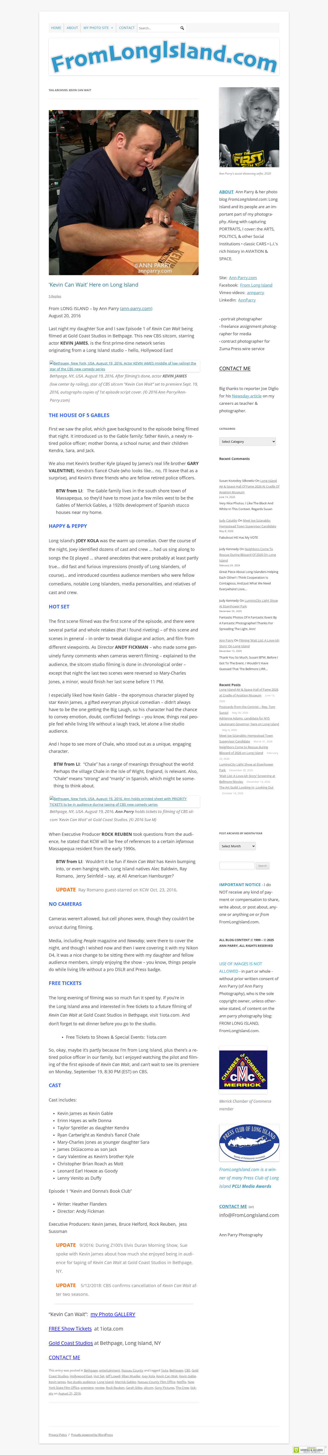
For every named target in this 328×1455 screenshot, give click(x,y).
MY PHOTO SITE (96, 27)
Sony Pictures (164, 1387)
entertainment (109, 1370)
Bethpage (91, 1370)
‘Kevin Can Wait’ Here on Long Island (93, 284)
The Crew (182, 1387)
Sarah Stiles (134, 1387)
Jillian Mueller (131, 1376)
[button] (182, 28)
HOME (56, 27)
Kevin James (57, 1382)
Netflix (181, 1382)
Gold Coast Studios (71, 1343)
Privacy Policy (58, 1435)
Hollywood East (81, 1376)
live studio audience (81, 1382)
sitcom (148, 1387)
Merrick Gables (125, 1382)
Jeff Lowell (113, 1376)
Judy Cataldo (228, 520)
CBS (187, 1370)
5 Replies (55, 296)
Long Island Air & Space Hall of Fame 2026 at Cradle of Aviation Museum (249, 486)
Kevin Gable (187, 1376)
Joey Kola (148, 1376)
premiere (87, 1387)
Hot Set (99, 1376)
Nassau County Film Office (156, 1382)
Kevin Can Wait (167, 1376)
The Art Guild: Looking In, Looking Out (246, 787)
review (99, 1387)
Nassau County (132, 1370)
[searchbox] (162, 28)
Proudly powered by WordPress (92, 1435)
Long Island (105, 1382)
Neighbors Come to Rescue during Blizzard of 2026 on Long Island (247, 555)
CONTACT (127, 27)
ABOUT (72, 27)
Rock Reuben (115, 1387)
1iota (164, 1370)
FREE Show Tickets (70, 1328)
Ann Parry (226, 640)
